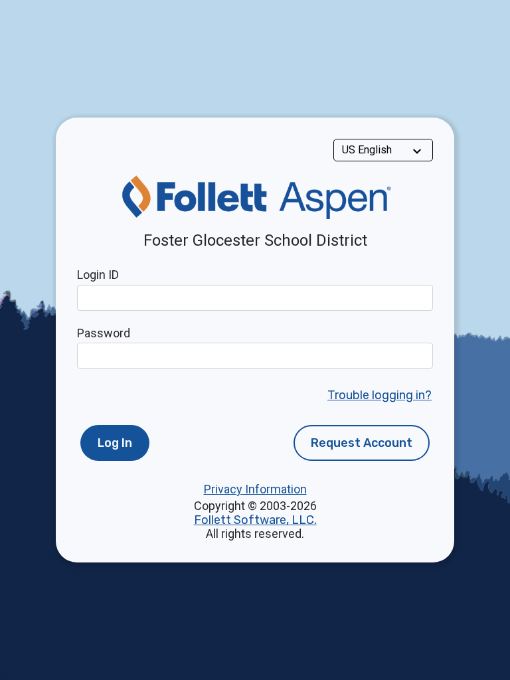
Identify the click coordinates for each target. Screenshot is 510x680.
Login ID (98, 275)
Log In (115, 443)
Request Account (361, 443)
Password (103, 333)
